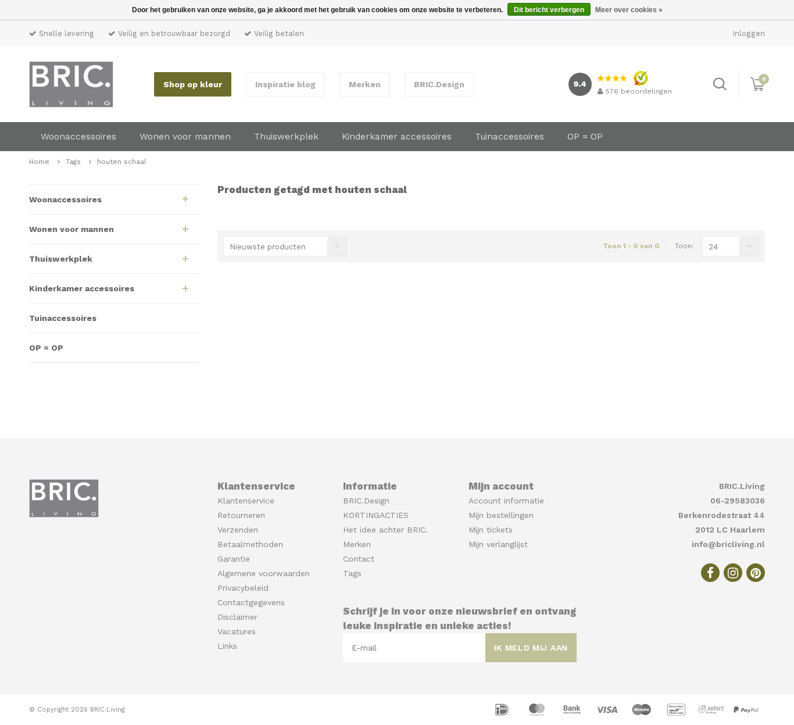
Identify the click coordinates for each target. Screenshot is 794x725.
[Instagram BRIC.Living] (733, 572)
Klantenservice (245, 500)
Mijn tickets (490, 529)
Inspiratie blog (285, 84)
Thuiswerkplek (286, 136)
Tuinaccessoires (509, 136)
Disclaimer (237, 617)
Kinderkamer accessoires (397, 136)
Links (227, 646)
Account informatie (506, 500)
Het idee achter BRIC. (385, 529)
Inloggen (749, 33)
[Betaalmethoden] (503, 708)
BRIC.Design (439, 84)
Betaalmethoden (250, 544)
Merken (365, 84)
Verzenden (237, 529)
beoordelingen (639, 91)
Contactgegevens (251, 602)
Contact (358, 558)
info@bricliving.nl (728, 544)
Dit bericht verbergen (549, 10)
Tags (73, 162)
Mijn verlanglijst (498, 544)
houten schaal (121, 162)
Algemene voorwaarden (263, 573)
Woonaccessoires (78, 136)
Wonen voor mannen (185, 136)
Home (39, 162)
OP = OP (585, 136)
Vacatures (236, 631)
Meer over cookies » (629, 10)
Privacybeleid (243, 587)
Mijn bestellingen (501, 515)
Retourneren (241, 515)
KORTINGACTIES (376, 515)
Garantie (233, 558)
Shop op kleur (192, 84)
